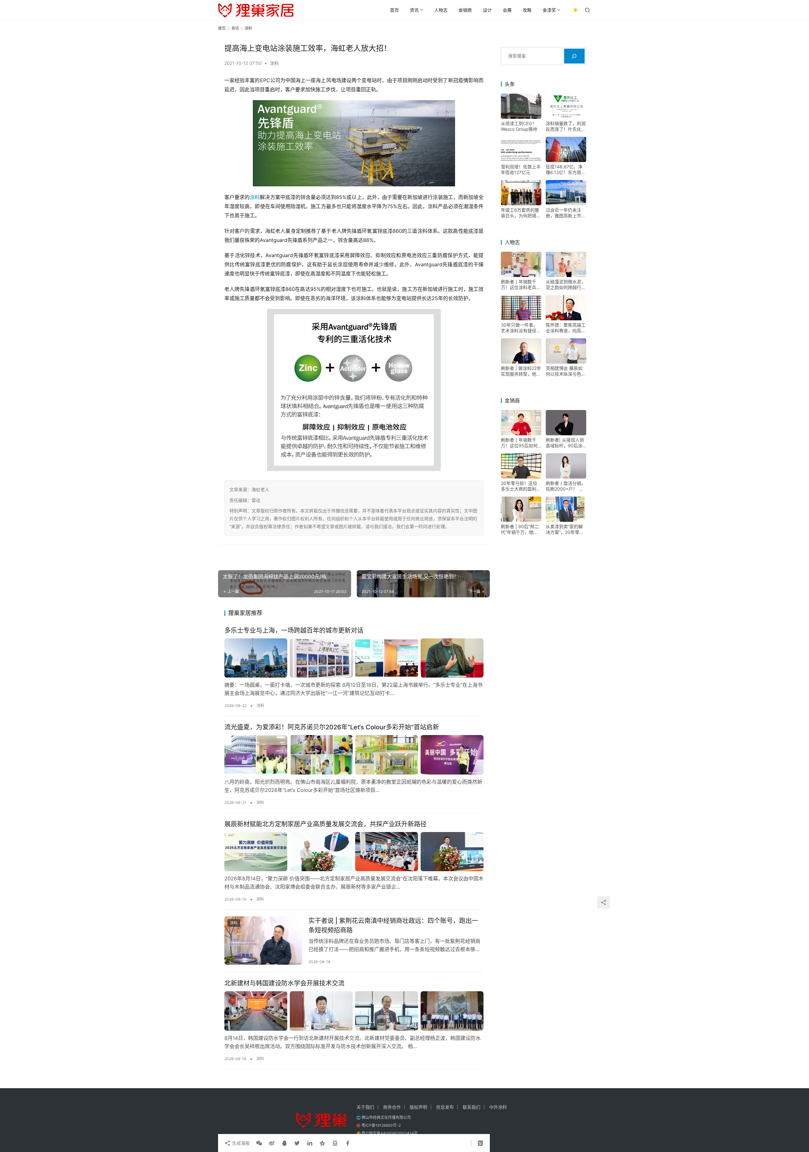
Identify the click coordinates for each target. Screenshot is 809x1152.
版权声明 (418, 1107)
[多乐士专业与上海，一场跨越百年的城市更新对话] (354, 658)
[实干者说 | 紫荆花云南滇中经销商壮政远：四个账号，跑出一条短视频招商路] (263, 940)
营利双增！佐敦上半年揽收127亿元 (521, 169)
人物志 (440, 10)
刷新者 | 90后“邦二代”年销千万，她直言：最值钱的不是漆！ (520, 529)
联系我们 (471, 1107)
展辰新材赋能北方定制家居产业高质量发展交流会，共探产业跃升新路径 (325, 824)
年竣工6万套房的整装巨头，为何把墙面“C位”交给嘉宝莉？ (521, 213)
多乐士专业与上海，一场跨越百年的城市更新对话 (293, 630)
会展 (507, 10)
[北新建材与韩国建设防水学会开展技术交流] (354, 1010)
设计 (487, 10)
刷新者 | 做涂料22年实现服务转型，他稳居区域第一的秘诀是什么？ (521, 371)
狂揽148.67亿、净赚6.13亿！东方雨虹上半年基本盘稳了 (566, 169)
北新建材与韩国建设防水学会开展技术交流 (284, 983)
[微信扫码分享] (259, 1143)
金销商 (465, 10)
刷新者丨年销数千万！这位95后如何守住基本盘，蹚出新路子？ (521, 443)
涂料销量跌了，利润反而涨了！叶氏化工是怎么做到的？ (566, 126)
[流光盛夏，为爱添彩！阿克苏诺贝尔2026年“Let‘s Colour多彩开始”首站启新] (354, 754)
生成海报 (240, 1143)
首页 (394, 10)
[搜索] (574, 56)
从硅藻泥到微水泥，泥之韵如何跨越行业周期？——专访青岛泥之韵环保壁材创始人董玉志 (566, 284)
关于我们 (365, 1107)
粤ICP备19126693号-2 (381, 1125)
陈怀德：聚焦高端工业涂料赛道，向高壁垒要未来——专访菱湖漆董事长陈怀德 (566, 328)
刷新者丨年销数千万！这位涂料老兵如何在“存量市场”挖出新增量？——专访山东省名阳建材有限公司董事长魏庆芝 (521, 284)
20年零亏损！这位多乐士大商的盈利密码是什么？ (521, 486)
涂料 (274, 63)
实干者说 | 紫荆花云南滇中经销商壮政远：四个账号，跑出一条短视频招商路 (393, 925)
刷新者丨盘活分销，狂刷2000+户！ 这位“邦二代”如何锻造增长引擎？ (566, 486)
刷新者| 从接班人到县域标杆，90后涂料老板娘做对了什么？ (565, 443)
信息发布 (445, 1107)
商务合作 (392, 1107)
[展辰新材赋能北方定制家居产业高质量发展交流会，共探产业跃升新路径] (354, 851)
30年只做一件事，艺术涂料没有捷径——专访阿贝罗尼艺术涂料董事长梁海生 (521, 328)
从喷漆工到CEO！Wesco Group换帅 (519, 126)
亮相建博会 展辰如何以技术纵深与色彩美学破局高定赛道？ (566, 371)
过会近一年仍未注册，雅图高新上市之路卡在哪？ (566, 213)
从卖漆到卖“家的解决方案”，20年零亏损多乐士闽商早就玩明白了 (566, 529)
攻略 (527, 10)
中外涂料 (498, 1107)
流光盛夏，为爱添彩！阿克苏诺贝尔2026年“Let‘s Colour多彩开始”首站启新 (331, 727)
